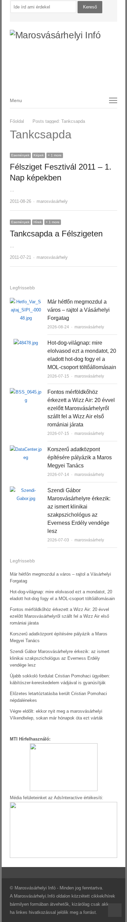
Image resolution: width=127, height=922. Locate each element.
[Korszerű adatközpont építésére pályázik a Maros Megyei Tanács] (26, 449)
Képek (39, 155)
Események (20, 155)
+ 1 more (55, 155)
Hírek (38, 222)
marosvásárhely (52, 201)
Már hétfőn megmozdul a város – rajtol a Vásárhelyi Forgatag (78, 310)
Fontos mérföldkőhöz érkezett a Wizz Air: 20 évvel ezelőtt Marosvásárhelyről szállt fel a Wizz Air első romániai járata (81, 408)
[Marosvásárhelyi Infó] (64, 53)
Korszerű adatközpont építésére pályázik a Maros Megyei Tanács (79, 457)
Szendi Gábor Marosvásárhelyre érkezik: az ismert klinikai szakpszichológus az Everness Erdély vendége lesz (59, 658)
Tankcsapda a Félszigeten (56, 233)
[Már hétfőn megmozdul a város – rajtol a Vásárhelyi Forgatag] (26, 301)
